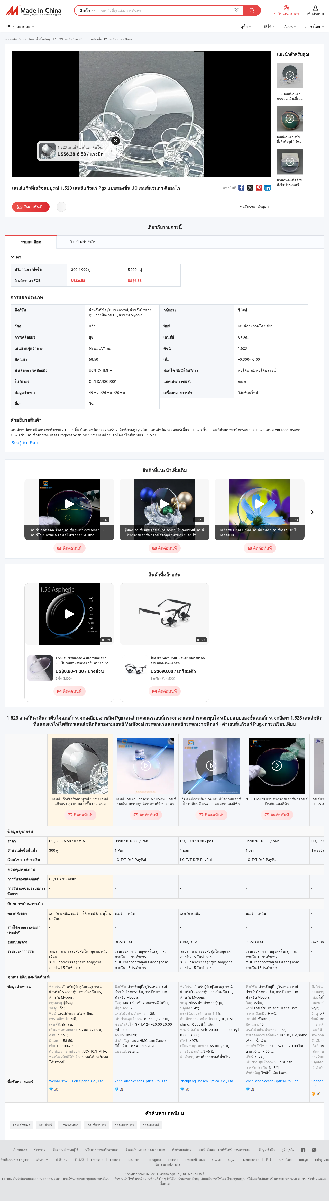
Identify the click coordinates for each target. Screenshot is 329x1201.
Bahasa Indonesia (167, 1164)
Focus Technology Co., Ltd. (168, 1174)
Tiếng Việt (322, 1160)
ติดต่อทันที (33, 207)
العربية (232, 1160)
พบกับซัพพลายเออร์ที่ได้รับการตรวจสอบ (225, 1150)
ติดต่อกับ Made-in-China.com (145, 1150)
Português (154, 1160)
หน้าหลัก (11, 39)
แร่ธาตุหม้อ (69, 1125)
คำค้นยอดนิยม (182, 1150)
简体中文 (42, 1160)
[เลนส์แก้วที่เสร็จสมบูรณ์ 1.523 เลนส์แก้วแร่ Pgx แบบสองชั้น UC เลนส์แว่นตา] (80, 766)
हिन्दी (269, 1160)
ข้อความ (40, 1150)
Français (97, 1160)
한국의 (216, 1160)
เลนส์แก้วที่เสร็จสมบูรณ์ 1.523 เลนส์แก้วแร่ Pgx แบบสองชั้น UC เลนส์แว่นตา (80, 804)
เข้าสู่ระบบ (315, 13)
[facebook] (303, 1150)
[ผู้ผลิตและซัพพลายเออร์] (33, 10)
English (24, 1160)
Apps (288, 26)
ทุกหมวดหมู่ (21, 26)
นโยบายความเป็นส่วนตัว (102, 1150)
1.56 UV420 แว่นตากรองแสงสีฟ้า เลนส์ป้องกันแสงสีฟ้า (277, 801)
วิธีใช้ (267, 26)
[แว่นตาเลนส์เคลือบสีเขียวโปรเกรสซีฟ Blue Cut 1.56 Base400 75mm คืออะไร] (290, 168)
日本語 (79, 1160)
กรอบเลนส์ (150, 1125)
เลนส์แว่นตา (96, 1125)
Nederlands (251, 1160)
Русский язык (195, 1160)
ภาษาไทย (285, 1160)
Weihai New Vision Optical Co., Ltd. (76, 1081)
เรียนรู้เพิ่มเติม (23, 443)
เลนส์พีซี (45, 1125)
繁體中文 (62, 1160)
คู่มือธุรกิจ (287, 1150)
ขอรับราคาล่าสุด (253, 206)
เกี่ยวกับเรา (20, 1150)
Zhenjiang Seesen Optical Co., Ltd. (142, 1081)
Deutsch (134, 1160)
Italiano (173, 1160)
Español (115, 1160)
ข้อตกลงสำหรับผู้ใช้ (65, 1150)
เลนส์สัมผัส (22, 1125)
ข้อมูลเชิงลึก (267, 1150)
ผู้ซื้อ (244, 26)
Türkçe (303, 1160)
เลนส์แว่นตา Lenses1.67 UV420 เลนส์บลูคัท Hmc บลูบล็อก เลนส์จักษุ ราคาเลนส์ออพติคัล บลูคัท (146, 804)
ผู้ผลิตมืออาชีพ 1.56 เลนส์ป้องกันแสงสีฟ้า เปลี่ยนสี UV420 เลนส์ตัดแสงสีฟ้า (211, 801)
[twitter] (314, 1150)
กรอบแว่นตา (124, 1125)
